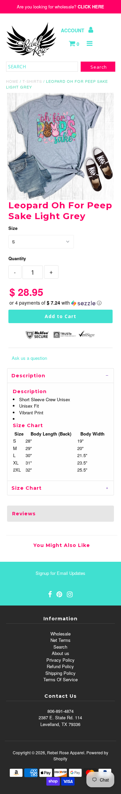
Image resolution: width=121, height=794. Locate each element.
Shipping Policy (60, 673)
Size (12, 228)
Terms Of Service (60, 679)
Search (60, 647)
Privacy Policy (60, 660)
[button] (60, 302)
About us (60, 653)
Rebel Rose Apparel (65, 752)
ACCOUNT (73, 30)
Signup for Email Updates (60, 573)
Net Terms (60, 640)
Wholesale (60, 633)
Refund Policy (60, 666)
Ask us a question (29, 358)
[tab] (60, 375)
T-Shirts (32, 81)
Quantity (17, 258)
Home (12, 81)
